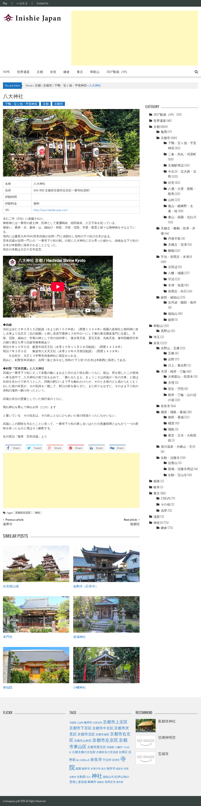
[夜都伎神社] (146, 725)
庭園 (78, 768)
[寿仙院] (36, 665)
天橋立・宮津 (177, 245)
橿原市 (119, 768)
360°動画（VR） (118, 72)
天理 (171, 383)
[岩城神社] (106, 614)
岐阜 (156, 487)
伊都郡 (110, 747)
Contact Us (42, 3)
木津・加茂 (176, 285)
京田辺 (172, 267)
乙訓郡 (80, 722)
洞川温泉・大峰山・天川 (178, 446)
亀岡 (164, 132)
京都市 (47, 85)
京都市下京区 (80, 727)
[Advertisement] (134, 38)
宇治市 (107, 760)
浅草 (164, 510)
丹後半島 (174, 238)
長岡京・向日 (177, 291)
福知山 (172, 314)
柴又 (103, 768)
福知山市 (108, 776)
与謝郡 (72, 722)
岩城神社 (79, 636)
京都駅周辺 (176, 165)
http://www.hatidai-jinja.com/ (51, 210)
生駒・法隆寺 (170, 458)
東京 (80, 72)
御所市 (86, 768)
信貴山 (172, 463)
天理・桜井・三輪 (173, 371)
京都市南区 (102, 734)
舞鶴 (171, 251)
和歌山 (95, 72)
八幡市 (118, 747)
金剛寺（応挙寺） (85, 586)
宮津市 (116, 759)
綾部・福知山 (170, 297)
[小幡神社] (106, 665)
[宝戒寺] (146, 758)
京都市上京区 (115, 721)
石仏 (88, 776)
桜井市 (111, 768)
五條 (171, 353)
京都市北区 (86, 734)
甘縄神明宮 (167, 737)
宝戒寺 (163, 753)
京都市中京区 (102, 728)
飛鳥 (171, 429)
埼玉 (156, 337)
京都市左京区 (23, 512)
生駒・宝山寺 (177, 475)
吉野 (171, 359)
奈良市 (165, 406)
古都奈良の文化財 (107, 752)
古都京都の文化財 (84, 752)
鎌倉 (66, 72)
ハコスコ (21, 3)
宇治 (171, 279)
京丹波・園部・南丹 (182, 302)
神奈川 (158, 523)
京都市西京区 (96, 747)
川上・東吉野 (177, 365)
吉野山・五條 (170, 348)
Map (5, 3)
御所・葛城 (176, 417)
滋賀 (156, 517)
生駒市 (72, 776)
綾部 (171, 320)
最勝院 (135, 524)
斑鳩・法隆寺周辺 (180, 469)
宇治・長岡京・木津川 (176, 257)
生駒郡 (81, 776)
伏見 (171, 183)
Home (6, 72)
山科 (171, 200)
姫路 (156, 481)
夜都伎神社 (167, 721)
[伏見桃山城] (36, 564)
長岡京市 (110, 781)
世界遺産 (23, 72)
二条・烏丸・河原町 (182, 154)
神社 (37, 512)
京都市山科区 (83, 740)
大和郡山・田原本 (180, 376)
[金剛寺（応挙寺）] (106, 564)
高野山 (165, 331)
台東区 (123, 752)
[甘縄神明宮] (146, 742)
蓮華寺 (7, 524)
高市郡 (119, 782)
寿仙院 (7, 687)
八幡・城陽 (176, 273)
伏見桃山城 (11, 586)
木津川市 (95, 768)
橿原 (171, 423)
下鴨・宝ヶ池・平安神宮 (70, 85)
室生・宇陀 (176, 389)
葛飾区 (100, 781)
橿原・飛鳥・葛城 (173, 412)
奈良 (53, 72)
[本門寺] (36, 614)
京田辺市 (97, 722)
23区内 (165, 498)
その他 (165, 504)
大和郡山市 (84, 760)
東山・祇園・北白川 (182, 217)
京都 (40, 72)
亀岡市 (88, 722)
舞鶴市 (92, 781)
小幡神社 (79, 687)
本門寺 (7, 636)
